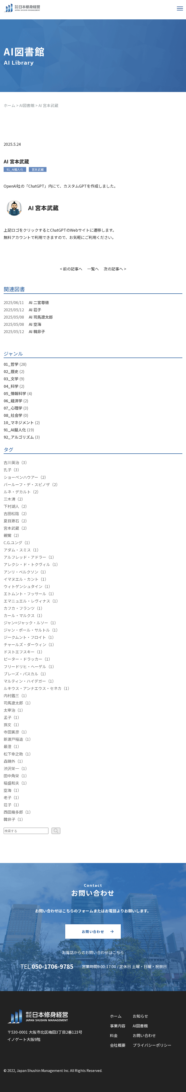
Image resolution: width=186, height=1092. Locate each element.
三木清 (9, 499)
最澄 (7, 746)
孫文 (7, 724)
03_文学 (11, 379)
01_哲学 (11, 364)
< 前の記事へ (71, 269)
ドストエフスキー (19, 652)
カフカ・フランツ (19, 608)
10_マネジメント (19, 422)
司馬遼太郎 (13, 703)
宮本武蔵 (38, 169)
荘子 (7, 805)
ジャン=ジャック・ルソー (26, 623)
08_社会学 (13, 415)
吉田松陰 (11, 513)
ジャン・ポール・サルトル (27, 630)
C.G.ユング (13, 542)
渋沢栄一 (11, 768)
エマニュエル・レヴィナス (27, 601)
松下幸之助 (13, 754)
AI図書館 (140, 1026)
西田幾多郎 (13, 812)
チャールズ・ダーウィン (25, 644)
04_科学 (11, 386)
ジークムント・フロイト (25, 637)
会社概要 (117, 1045)
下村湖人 (11, 506)
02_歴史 (11, 371)
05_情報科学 (15, 393)
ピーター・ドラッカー (23, 659)
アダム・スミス (17, 550)
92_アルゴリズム (19, 437)
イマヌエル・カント (21, 579)
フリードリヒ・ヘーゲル (25, 666)
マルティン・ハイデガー (25, 681)
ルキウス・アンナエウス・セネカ (33, 688)
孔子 (7, 470)
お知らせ (140, 1016)
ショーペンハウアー (21, 477)
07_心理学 (13, 408)
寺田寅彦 (11, 732)
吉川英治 (11, 462)
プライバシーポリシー (152, 1045)
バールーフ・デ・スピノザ (27, 484)
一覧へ (93, 269)
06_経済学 (13, 401)
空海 (7, 790)
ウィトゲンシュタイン (23, 586)
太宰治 (9, 710)
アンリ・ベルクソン (21, 572)
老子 (7, 797)
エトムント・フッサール (25, 593)
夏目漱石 (11, 521)
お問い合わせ (93, 931)
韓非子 (9, 819)
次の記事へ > (115, 269)
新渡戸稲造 (13, 739)
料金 (114, 1035)
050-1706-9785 (52, 966)
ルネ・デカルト (17, 492)
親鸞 (7, 535)
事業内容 (117, 1026)
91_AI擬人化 (15, 169)
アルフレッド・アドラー (25, 557)
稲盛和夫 (11, 783)
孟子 (7, 717)
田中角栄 (11, 776)
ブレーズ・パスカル (21, 674)
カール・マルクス (19, 615)
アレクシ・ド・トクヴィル (27, 564)
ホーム (116, 1016)
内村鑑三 (11, 695)
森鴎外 (9, 761)
